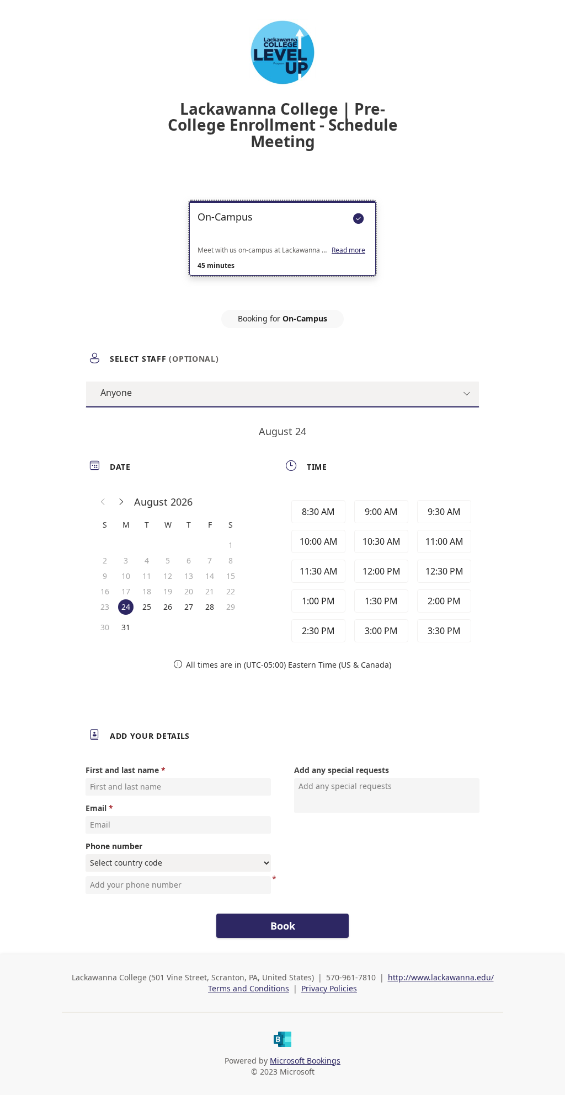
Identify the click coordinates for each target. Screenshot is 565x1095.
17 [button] (125, 591)
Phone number (114, 846)
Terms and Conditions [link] (248, 988)
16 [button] (104, 591)
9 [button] (105, 576)
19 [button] (167, 591)
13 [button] (188, 576)
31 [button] (125, 627)
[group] (380, 571)
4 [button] (147, 560)
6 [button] (188, 560)
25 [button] (146, 607)
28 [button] (209, 607)
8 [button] (230, 560)
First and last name (122, 770)
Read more (348, 250)
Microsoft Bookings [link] (305, 1060)
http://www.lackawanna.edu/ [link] (441, 977)
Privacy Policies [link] (329, 988)
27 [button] (188, 607)
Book (282, 925)
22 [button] (230, 591)
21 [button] (209, 591)
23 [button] (104, 607)
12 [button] (167, 576)
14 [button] (209, 576)
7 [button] (209, 560)
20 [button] (188, 591)
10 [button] (125, 576)
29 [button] (230, 607)
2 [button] (105, 560)
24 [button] (125, 607)
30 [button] (104, 627)
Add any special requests (341, 770)
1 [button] (230, 545)
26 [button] (167, 607)
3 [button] (126, 560)
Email (96, 808)
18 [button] (146, 591)
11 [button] (146, 576)
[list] (282, 248)
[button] (103, 501)
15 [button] (230, 576)
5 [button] (168, 560)
